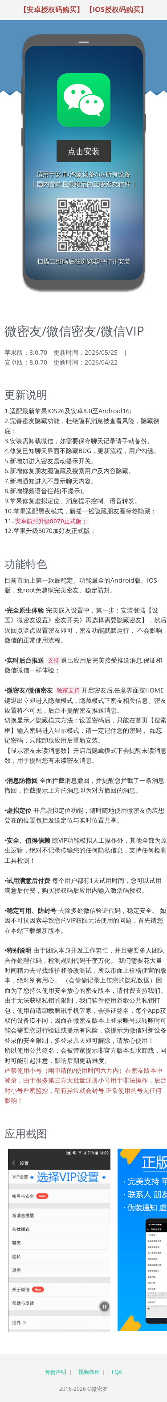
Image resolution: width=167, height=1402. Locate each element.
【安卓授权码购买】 (52, 9)
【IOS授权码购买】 (116, 9)
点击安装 (84, 151)
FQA (117, 1372)
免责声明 (55, 1372)
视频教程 (89, 1372)
